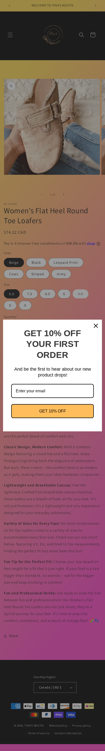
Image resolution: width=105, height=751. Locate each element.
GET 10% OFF (52, 411)
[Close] (96, 326)
